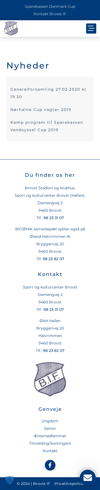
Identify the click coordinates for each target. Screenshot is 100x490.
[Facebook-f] (50, 465)
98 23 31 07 (53, 217)
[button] (91, 28)
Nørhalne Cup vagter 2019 (40, 109)
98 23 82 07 (53, 258)
